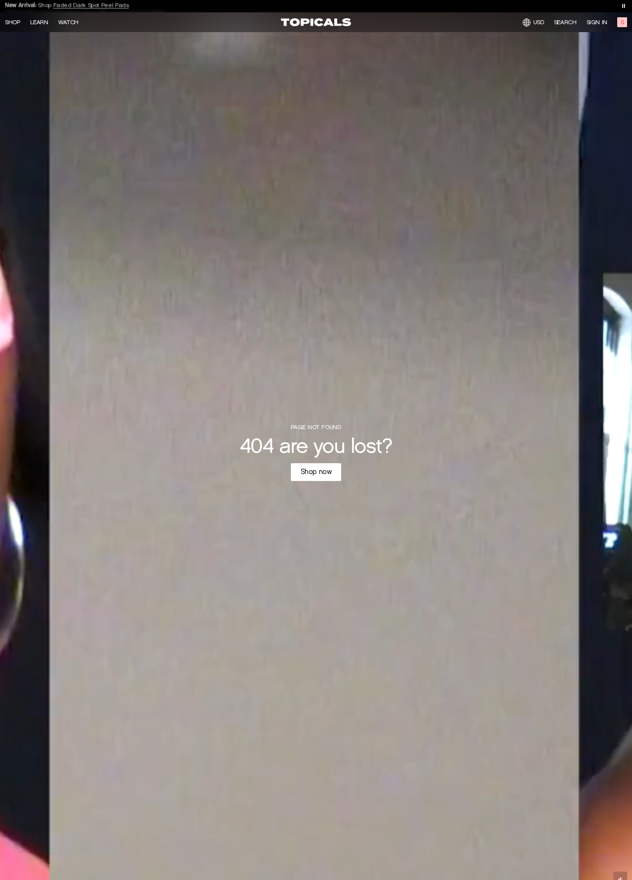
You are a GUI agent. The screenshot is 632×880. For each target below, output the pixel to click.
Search (565, 22)
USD (538, 22)
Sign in (597, 22)
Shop (12, 22)
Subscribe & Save (72, 5)
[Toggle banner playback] (623, 6)
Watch (68, 22)
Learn (39, 22)
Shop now (316, 472)
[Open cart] (622, 22)
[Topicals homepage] (316, 22)
